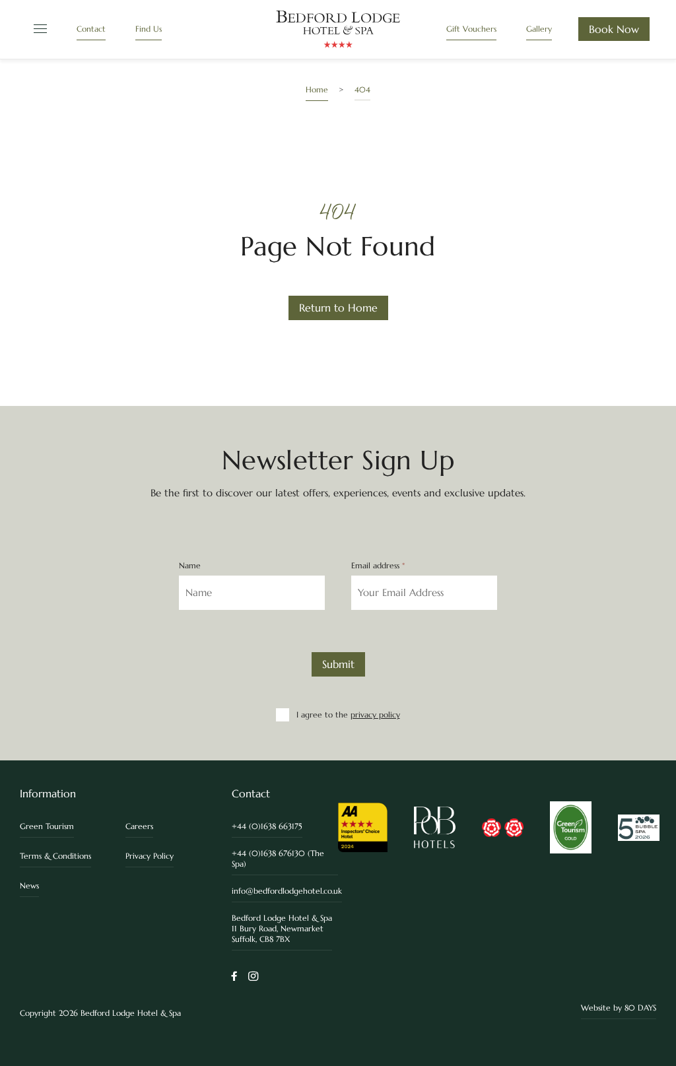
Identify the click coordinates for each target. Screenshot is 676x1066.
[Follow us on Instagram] (253, 977)
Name (190, 565)
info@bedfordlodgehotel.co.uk (287, 891)
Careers (139, 826)
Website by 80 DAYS (618, 1008)
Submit (338, 664)
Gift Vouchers (471, 29)
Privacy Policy (149, 856)
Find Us (148, 29)
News (29, 885)
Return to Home (338, 307)
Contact (91, 29)
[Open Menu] (38, 29)
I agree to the (347, 714)
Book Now (614, 29)
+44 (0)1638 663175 (267, 826)
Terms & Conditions (55, 856)
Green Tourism (47, 826)
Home (317, 89)
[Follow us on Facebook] (234, 977)
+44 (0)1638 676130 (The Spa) (278, 858)
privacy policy (375, 714)
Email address (378, 565)
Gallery (539, 29)
